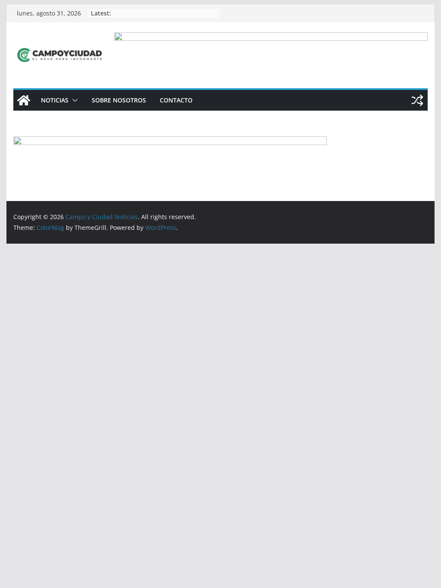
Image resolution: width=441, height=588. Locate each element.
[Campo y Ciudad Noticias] (23, 100)
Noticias (54, 100)
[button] (73, 100)
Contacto (176, 100)
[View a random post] (417, 100)
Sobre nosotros (119, 100)
